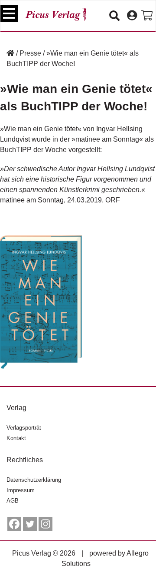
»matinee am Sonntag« (107, 139)
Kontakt (16, 438)
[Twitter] (30, 524)
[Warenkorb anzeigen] (147, 15)
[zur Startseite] (56, 14)
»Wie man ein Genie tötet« (40, 128)
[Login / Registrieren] (132, 15)
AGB (12, 500)
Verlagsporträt (23, 427)
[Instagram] (45, 524)
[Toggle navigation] (9, 13)
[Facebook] (14, 524)
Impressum (20, 490)
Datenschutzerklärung (33, 480)
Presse (30, 53)
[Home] (10, 53)
